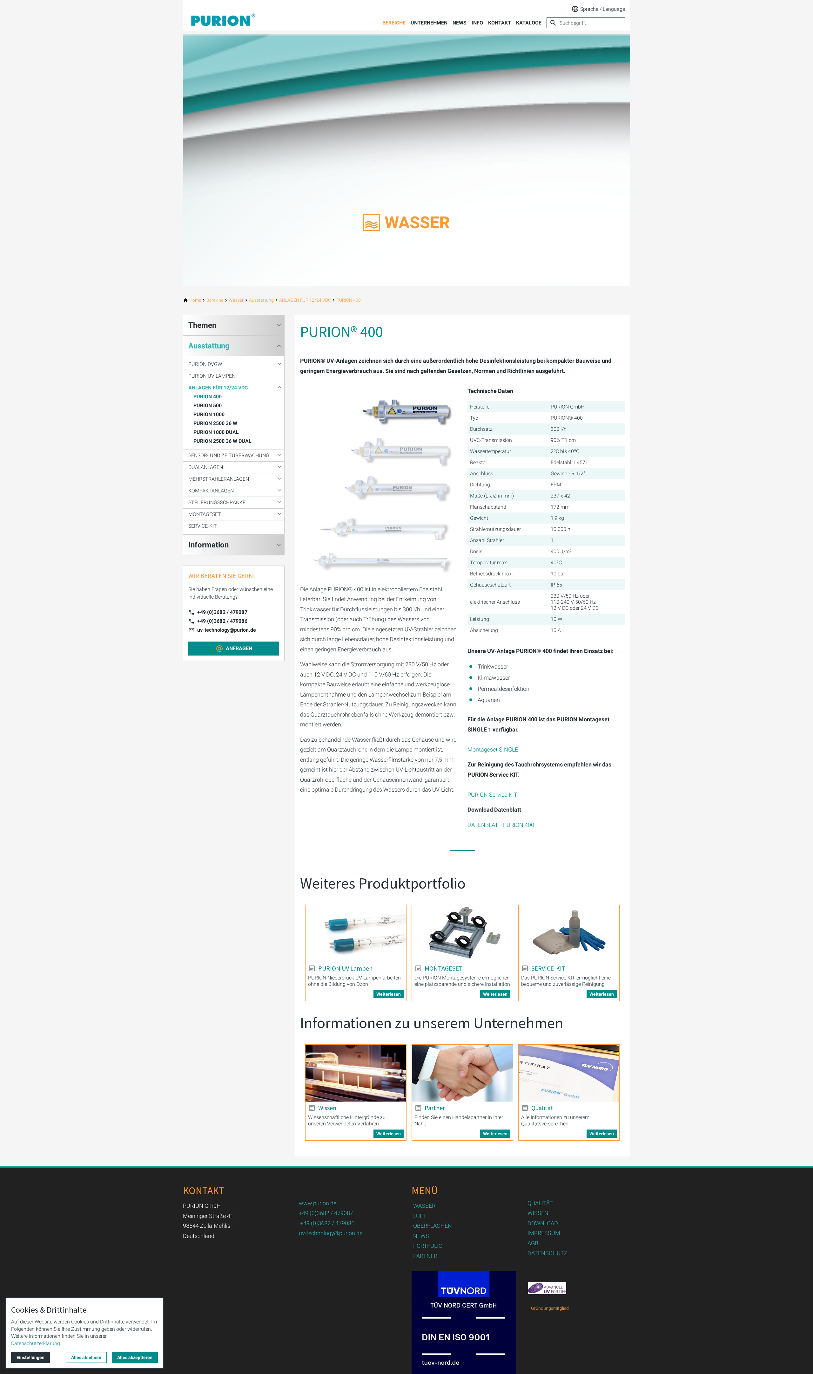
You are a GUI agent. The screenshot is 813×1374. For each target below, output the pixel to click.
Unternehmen (429, 23)
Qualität (542, 1108)
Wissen (327, 1108)
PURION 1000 (209, 414)
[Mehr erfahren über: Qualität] (569, 1073)
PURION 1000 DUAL (216, 432)
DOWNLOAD (542, 1223)
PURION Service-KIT (492, 794)
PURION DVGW (205, 364)
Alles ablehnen (86, 1357)
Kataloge (528, 23)
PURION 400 (207, 397)
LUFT (420, 1216)
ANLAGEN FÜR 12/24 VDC (218, 388)
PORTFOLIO (427, 1245)
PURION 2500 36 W (215, 423)
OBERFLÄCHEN (432, 1225)
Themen (202, 325)
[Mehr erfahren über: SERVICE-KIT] (569, 933)
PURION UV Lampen (345, 968)
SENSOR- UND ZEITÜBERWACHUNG (228, 455)
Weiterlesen (388, 994)
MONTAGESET (444, 968)
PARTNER (425, 1256)
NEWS (421, 1236)
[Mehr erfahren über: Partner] (462, 1073)
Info (477, 23)
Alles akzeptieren (134, 1357)
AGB (532, 1243)
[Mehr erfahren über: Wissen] (356, 1073)
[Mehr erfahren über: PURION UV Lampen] (356, 933)
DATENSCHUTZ (547, 1253)
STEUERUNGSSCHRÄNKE (216, 502)
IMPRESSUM (543, 1233)
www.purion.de (317, 1203)
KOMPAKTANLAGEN (211, 491)
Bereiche (394, 23)
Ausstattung (209, 345)
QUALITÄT (540, 1203)
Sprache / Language (602, 9)
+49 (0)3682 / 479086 (222, 621)
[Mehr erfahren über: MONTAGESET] (462, 933)
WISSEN (537, 1213)
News (460, 23)
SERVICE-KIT (548, 968)
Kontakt (499, 23)
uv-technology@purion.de (226, 630)
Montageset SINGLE (492, 749)
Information (208, 544)
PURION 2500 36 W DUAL (222, 441)
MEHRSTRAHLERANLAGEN (218, 479)
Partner (435, 1108)
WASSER (424, 1205)
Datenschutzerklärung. (36, 1343)
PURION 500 (207, 405)
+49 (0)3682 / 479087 (222, 612)
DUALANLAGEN (205, 467)
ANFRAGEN (239, 648)
